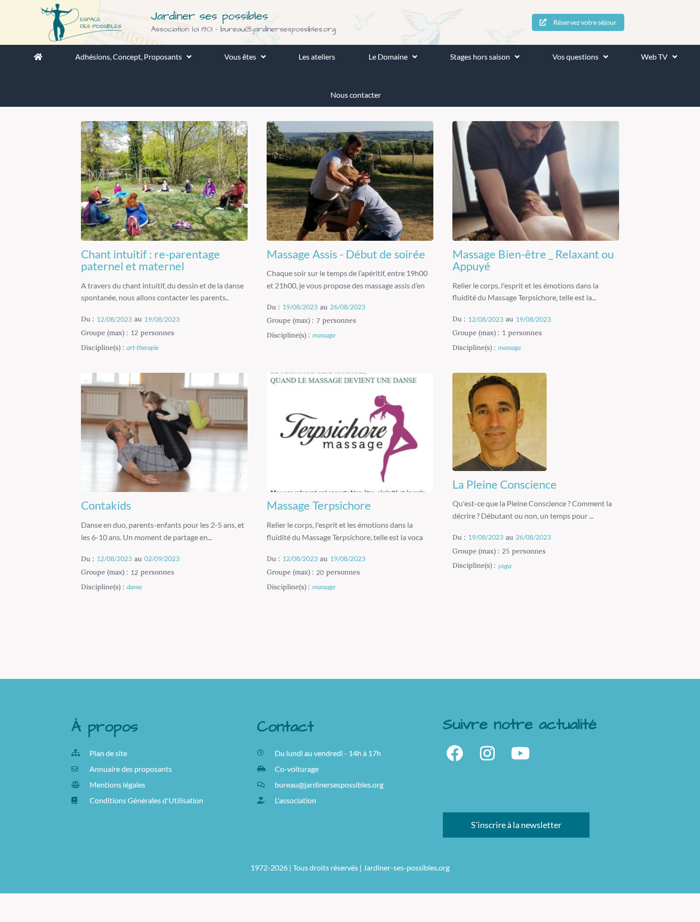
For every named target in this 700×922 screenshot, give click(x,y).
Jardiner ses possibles (209, 16)
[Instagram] (487, 753)
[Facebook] (454, 753)
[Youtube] (520, 753)
